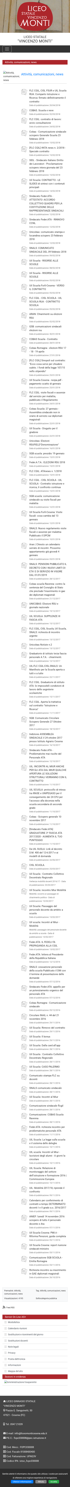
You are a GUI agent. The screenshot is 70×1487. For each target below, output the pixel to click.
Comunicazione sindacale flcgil (46, 1105)
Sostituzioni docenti (18, 1340)
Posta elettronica (16, 1359)
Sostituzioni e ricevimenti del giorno (25, 1334)
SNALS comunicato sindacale (45, 1088)
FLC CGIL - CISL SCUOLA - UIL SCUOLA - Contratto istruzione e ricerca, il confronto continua (46, 484)
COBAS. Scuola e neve (41, 110)
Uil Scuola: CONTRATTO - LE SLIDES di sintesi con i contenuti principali (47, 184)
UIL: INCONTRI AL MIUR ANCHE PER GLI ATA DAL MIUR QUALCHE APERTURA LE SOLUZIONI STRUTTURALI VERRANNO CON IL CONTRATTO (48, 773)
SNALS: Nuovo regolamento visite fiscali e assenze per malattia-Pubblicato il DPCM (47, 532)
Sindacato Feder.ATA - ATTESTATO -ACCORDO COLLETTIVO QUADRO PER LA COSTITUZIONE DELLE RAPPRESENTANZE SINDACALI (46, 203)
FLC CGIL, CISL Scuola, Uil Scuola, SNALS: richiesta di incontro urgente (47, 632)
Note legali (13, 1346)
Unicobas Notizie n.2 (40, 644)
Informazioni (14, 1365)
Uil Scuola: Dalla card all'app (44, 1045)
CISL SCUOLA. (37, 865)
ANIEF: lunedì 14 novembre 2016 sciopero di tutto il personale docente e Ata (46, 1220)
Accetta (53, 1481)
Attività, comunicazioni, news (42, 74)
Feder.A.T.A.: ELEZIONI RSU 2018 (47, 462)
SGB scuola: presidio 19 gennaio (46, 453)
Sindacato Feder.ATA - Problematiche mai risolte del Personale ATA (45, 754)
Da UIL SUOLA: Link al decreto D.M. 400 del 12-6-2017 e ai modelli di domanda (45, 853)
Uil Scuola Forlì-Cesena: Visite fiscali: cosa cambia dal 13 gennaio (45, 516)
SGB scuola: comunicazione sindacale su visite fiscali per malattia (45, 500)
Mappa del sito (15, 1371)
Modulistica (14, 1322)
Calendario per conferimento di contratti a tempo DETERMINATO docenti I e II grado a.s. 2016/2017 (47, 1204)
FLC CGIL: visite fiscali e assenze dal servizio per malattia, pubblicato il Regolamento (47, 396)
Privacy (11, 1353)
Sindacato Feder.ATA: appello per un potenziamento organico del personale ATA (47, 990)
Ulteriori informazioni (22, 1481)
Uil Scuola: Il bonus (39, 1036)
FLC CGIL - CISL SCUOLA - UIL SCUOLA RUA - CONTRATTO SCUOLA (45, 302)
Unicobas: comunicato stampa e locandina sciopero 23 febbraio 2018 (47, 236)
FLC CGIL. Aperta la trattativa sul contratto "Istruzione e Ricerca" (45, 705)
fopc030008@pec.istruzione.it (30, 1438)
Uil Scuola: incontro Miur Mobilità (47, 890)
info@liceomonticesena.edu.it (30, 1433)
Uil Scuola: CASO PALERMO (44, 1066)
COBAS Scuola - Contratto (43, 339)
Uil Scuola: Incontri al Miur (43, 1096)
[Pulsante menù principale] (7, 49)
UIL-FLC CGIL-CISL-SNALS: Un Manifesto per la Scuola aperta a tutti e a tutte (47, 670)
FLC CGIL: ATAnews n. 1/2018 (45, 471)
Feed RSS (10, 1307)
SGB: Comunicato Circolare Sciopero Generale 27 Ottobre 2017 (45, 722)
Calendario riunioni (17, 1328)
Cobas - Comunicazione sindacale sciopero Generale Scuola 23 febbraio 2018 (47, 135)
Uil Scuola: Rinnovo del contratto (47, 1027)
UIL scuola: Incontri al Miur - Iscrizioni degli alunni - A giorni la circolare (47, 1156)
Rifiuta (41, 1481)
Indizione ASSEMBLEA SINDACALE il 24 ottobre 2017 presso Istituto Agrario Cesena (46, 738)
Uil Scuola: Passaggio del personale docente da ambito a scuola (46, 910)
